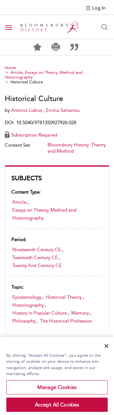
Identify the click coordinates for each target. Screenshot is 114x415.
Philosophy (23, 321)
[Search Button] (104, 27)
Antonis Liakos (27, 110)
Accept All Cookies (57, 405)
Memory (80, 313)
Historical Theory (64, 297)
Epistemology (26, 297)
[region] (57, 376)
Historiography (28, 305)
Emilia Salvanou (62, 110)
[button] (56, 47)
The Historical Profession (66, 321)
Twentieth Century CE (35, 257)
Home (10, 67)
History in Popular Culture (39, 313)
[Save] (37, 47)
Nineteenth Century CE (36, 249)
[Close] (106, 346)
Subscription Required (34, 135)
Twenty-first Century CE (37, 265)
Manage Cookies (57, 387)
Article (16, 72)
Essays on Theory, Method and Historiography (44, 214)
